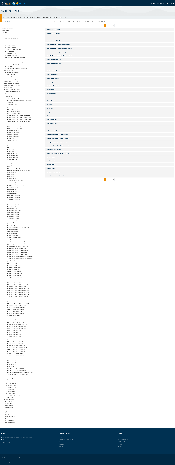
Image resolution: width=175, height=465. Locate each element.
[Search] (171, 3)
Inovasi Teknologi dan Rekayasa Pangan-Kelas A (59, 153)
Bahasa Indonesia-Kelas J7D (54, 59)
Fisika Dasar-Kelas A (52, 119)
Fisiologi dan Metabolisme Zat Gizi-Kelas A (57, 134)
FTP (32, 17)
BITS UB (61, 446)
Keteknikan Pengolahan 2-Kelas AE (56, 176)
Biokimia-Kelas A (51, 89)
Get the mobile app (5, 462)
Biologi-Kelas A (50, 104)
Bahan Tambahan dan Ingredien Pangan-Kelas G (59, 55)
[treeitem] (22, 224)
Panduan (159, 3)
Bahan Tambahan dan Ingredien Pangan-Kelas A (59, 44)
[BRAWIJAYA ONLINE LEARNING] (13, 3)
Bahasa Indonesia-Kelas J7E (54, 63)
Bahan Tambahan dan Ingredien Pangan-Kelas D (59, 52)
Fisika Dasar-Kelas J (52, 131)
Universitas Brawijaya (64, 441)
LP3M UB (120, 444)
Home (2, 17)
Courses (7, 17)
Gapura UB (61, 444)
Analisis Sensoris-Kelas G (53, 40)
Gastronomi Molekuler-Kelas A (54, 149)
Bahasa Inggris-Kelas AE (53, 78)
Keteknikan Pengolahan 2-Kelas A (55, 172)
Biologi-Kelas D (50, 108)
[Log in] (173, 3)
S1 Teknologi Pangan (52, 17)
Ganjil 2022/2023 (62, 17)
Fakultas (153, 3)
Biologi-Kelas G (50, 112)
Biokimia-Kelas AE (51, 93)
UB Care (120, 446)
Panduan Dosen (121, 437)
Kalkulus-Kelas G (51, 164)
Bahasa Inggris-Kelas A (52, 74)
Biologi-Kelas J (50, 115)
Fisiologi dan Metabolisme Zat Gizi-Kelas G (58, 146)
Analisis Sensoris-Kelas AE (53, 33)
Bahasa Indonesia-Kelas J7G (54, 70)
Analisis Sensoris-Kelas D (53, 37)
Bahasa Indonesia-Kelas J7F (54, 67)
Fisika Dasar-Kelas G (52, 127)
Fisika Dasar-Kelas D (52, 123)
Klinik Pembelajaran (122, 441)
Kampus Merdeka (63, 437)
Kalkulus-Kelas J (51, 168)
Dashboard (165, 3)
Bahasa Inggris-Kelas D (53, 82)
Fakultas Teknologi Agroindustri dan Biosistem (20, 17)
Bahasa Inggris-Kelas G (53, 85)
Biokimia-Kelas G (51, 100)
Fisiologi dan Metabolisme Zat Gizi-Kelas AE (58, 138)
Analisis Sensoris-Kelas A (53, 29)
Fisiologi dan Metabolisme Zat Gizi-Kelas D (58, 142)
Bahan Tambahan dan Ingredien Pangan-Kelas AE (59, 48)
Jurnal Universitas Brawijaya (66, 439)
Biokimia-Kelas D (51, 97)
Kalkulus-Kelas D (51, 161)
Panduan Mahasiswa (123, 439)
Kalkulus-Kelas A (51, 157)
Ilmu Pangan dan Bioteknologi (40, 17)
